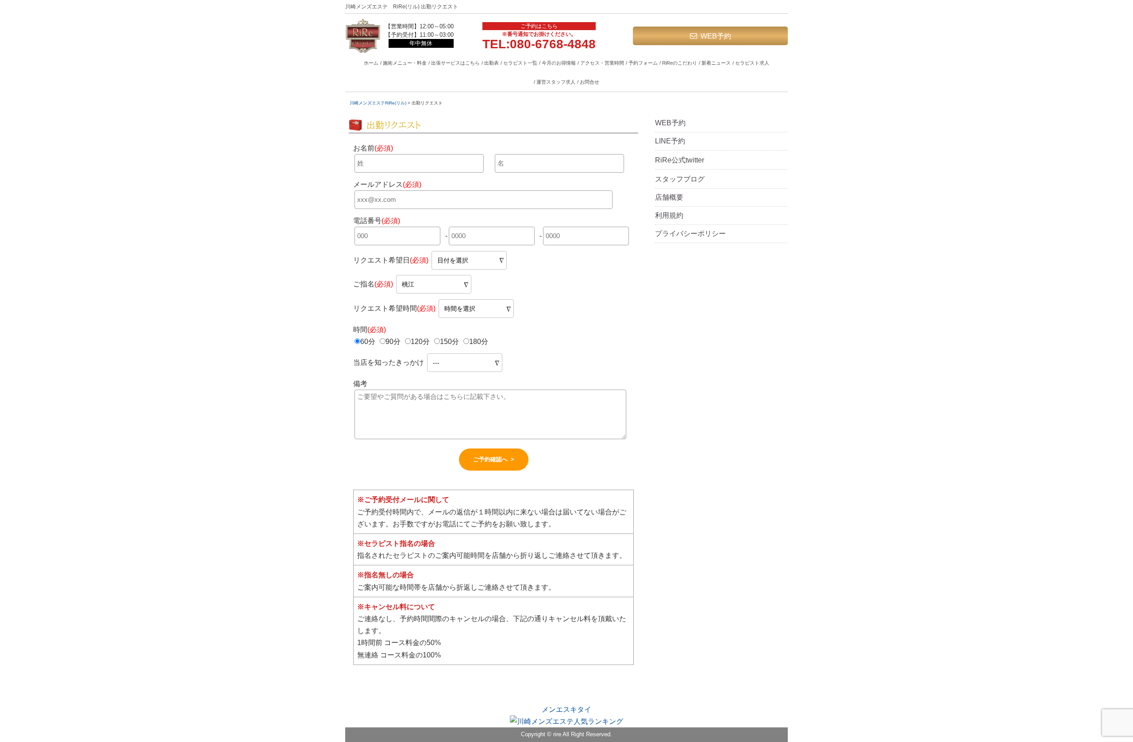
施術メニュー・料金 (405, 63)
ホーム (371, 63)
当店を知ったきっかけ (389, 362)
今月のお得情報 (559, 63)
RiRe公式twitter (679, 160)
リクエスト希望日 (390, 260)
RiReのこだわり (679, 63)
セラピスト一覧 (520, 63)
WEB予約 (716, 36)
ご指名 (373, 284)
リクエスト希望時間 (394, 308)
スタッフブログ (680, 179)
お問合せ (589, 82)
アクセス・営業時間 (602, 63)
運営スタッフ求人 (555, 82)
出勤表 (491, 63)
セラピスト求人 (752, 63)
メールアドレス (387, 184)
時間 (369, 329)
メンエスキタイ (566, 709)
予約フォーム (643, 63)
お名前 (373, 148)
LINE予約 (670, 141)
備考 (360, 383)
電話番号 (376, 220)
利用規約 (669, 215)
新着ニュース (716, 63)
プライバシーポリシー (690, 233)
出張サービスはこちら (455, 63)
